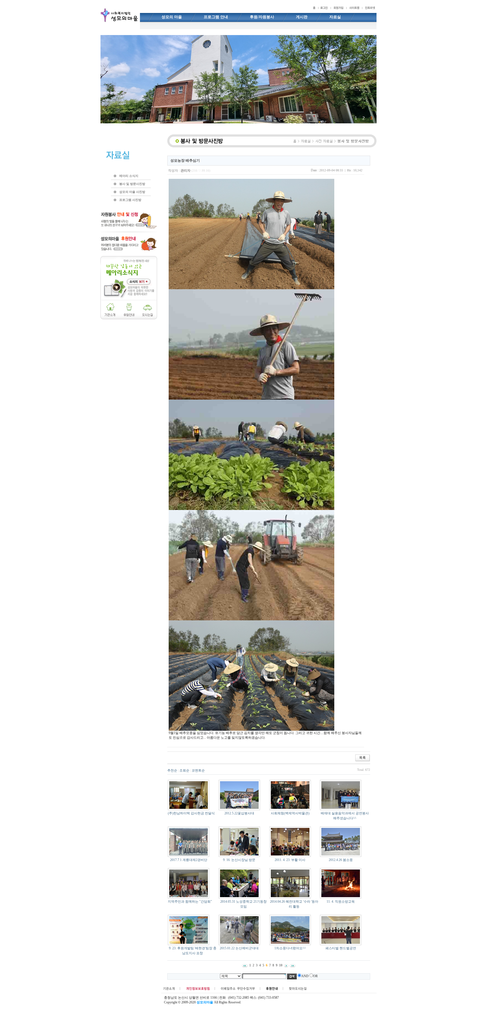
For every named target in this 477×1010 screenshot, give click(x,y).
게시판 (302, 17)
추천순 (172, 770)
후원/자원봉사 (262, 17)
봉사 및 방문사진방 (132, 183)
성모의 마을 (171, 17)
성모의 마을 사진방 (132, 191)
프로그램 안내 (216, 17)
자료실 (335, 17)
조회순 (184, 770)
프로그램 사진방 (130, 199)
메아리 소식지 (128, 175)
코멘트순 (198, 770)
